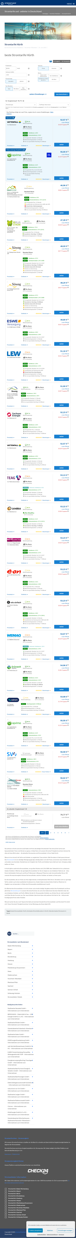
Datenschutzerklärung (52, 1234)
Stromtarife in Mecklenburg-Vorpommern (20, 1203)
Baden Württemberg (14, 946)
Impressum (61, 1234)
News (9, 971)
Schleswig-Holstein (14, 993)
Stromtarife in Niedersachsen (16, 1205)
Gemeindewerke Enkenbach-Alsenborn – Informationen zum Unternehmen (21, 1030)
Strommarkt (10, 859)
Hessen (10, 964)
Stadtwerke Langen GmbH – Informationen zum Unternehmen (18, 1096)
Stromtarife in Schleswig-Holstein (18, 1217)
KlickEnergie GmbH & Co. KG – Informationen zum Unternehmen (18, 1113)
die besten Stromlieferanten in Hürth (37, 911)
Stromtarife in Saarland (15, 1212)
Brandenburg (12, 957)
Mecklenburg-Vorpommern (16, 968)
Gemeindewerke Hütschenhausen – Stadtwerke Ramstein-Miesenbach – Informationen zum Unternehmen (19, 1120)
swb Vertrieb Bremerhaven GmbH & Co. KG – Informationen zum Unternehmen (20, 1047)
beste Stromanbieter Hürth (19, 911)
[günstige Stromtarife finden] (8, 3)
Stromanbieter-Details (15, 997)
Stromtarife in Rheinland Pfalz (17, 1210)
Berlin (9, 953)
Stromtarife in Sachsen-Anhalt (17, 1214)
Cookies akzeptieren (35, 1230)
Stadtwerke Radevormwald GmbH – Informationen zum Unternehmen (19, 1101)
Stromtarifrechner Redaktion (14, 47)
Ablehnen (50, 1230)
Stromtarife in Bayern (14, 1191)
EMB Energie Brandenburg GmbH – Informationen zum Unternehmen (19, 1041)
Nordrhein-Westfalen (55, 13)
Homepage (45, 13)
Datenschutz (16, 1154)
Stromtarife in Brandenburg (16, 1196)
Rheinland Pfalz (13, 982)
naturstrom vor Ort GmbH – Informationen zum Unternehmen (18, 1090)
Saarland (10, 986)
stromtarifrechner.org (21, 1232)
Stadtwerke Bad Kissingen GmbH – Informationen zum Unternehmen (19, 1078)
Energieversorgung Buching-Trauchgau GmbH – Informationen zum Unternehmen (20, 1062)
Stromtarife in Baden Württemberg (18, 1189)
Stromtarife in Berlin (14, 1193)
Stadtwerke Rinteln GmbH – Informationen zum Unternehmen (18, 1024)
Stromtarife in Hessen (14, 1200)
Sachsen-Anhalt (13, 989)
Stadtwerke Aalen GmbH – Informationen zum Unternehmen (18, 1035)
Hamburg (11, 960)
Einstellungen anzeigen (65, 1230)
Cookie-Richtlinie (41, 1234)
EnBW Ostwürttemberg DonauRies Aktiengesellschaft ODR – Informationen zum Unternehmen (21, 1054)
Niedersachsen (12, 975)
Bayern (10, 949)
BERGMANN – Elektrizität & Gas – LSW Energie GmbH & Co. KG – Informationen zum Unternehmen (21, 1016)
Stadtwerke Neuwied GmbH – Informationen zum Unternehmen (18, 1009)
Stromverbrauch (15, 890)
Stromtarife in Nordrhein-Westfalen (18, 1207)
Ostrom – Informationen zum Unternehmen (17, 1107)
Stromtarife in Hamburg (15, 1198)
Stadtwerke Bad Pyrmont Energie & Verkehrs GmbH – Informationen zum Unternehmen (20, 1071)
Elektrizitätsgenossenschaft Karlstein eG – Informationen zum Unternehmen (21, 1084)
